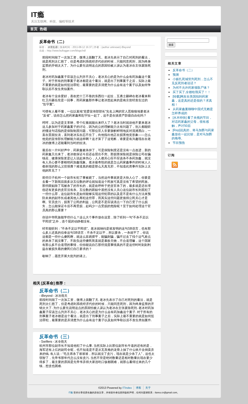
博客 (138, 387)
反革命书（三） (55, 336)
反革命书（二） (55, 290)
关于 (148, 387)
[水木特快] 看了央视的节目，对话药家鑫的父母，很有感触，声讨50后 (192, 121)
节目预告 (179, 142)
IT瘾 (37, 15)
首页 (34, 29)
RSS (175, 165)
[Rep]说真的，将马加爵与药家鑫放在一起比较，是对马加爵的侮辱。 (193, 134)
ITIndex (127, 387)
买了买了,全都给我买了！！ (192, 92)
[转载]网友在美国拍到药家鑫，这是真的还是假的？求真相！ (192, 100)
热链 (43, 29)
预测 (176, 74)
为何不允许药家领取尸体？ (191, 87)
